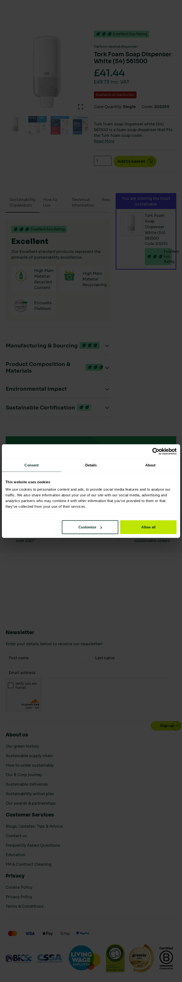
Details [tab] (91, 465)
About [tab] (150, 465)
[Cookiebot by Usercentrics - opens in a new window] (156, 451)
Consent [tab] (31, 465)
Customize (87, 527)
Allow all (148, 527)
